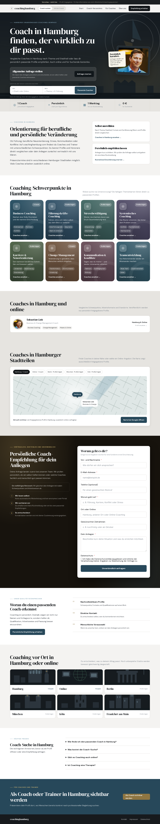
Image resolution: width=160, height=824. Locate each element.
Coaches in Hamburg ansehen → (108, 137)
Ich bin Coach (59, 8)
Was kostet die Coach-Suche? (83, 749)
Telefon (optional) (89, 484)
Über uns (122, 8)
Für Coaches (111, 8)
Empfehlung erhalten (139, 8)
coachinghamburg (24, 8)
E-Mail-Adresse (88, 472)
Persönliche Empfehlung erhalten (27, 632)
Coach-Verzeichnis (94, 8)
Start (81, 8)
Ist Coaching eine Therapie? (82, 765)
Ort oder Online (88, 509)
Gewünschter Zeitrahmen (93, 521)
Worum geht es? (88, 497)
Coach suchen (45, 8)
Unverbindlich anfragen (113, 568)
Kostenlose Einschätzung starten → (109, 160)
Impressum (134, 819)
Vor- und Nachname (90, 460)
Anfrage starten (84, 74)
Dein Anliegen (87, 534)
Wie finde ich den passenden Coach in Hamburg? (92, 741)
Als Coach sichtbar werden (134, 796)
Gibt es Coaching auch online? (83, 757)
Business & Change (89, 403)
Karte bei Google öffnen (133, 420)
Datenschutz (87, 555)
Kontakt (124, 819)
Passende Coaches (85, 90)
